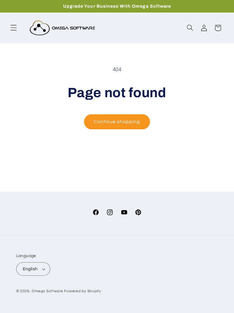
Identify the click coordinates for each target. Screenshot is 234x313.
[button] (13, 28)
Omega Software (47, 291)
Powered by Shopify (82, 291)
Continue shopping (117, 121)
